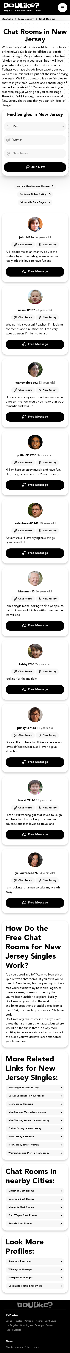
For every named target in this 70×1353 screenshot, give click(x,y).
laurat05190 (26, 800)
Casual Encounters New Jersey (26, 1096)
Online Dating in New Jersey (24, 1129)
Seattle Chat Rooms (20, 1224)
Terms (35, 1347)
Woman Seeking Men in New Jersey (28, 1153)
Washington (26, 1325)
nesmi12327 (26, 310)
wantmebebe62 (26, 382)
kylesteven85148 (26, 523)
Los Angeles (12, 1325)
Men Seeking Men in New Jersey (27, 1112)
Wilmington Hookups (20, 1270)
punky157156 (26, 728)
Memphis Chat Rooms (21, 1207)
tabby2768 (26, 664)
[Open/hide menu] (62, 7)
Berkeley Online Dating (33, 194)
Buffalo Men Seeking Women (33, 186)
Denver (49, 1325)
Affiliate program (14, 1347)
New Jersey (50, 245)
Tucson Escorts (13, 1330)
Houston (18, 1321)
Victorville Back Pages (33, 202)
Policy (27, 1347)
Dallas (9, 1321)
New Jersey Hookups (20, 1104)
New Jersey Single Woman (23, 1145)
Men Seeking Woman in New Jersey (28, 1120)
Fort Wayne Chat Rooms (22, 1215)
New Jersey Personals (21, 1137)
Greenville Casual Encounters (25, 1286)
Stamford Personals (20, 1261)
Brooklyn (39, 1325)
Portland (28, 1321)
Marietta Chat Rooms (21, 1191)
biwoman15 (26, 591)
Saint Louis (50, 1321)
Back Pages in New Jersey (23, 1088)
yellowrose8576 (26, 873)
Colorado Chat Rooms (21, 1199)
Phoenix (39, 1321)
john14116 (26, 237)
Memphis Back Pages (20, 1278)
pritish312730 (26, 455)
